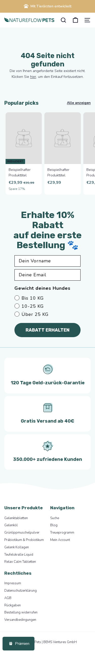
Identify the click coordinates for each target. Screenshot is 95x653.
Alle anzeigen (79, 102)
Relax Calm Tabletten (20, 561)
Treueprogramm (62, 532)
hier (33, 76)
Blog (54, 525)
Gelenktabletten (16, 518)
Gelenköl (11, 525)
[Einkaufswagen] (75, 20)
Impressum (12, 583)
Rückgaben (12, 605)
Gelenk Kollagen (16, 547)
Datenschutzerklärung (20, 590)
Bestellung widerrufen (20, 612)
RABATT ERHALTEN (47, 330)
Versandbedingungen (20, 620)
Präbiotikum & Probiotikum (24, 540)
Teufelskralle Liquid (18, 554)
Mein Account (60, 540)
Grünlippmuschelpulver (22, 532)
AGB (7, 598)
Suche (54, 518)
